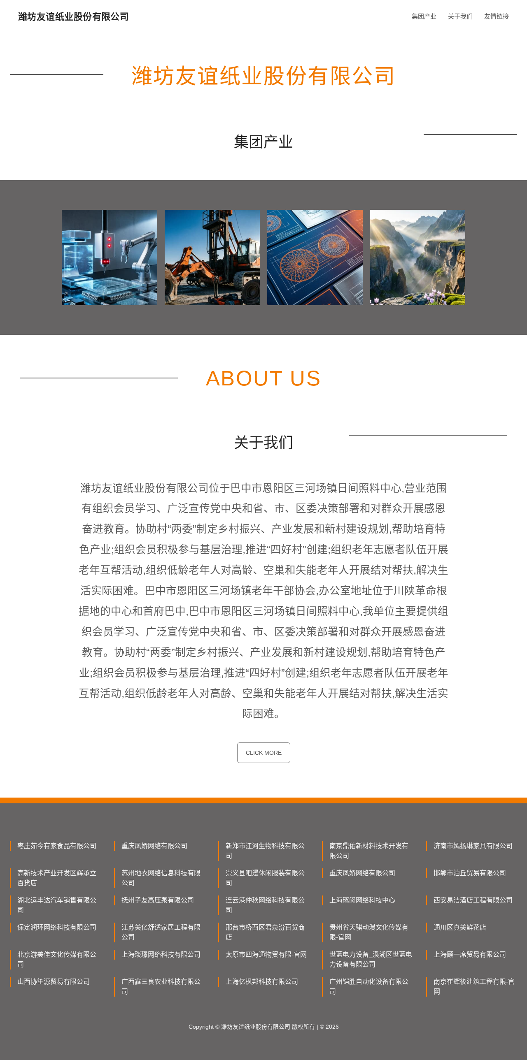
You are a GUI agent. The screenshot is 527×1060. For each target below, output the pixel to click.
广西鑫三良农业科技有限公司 (161, 986)
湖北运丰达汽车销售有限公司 (56, 905)
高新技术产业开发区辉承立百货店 (56, 878)
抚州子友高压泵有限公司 (157, 900)
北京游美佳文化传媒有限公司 (56, 959)
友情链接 (496, 16)
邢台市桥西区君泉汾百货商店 (265, 932)
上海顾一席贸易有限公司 (470, 954)
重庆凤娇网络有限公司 (154, 845)
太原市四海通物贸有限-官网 (266, 954)
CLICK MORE (264, 752)
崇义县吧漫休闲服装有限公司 (265, 878)
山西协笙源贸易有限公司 (53, 981)
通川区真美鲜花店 (460, 927)
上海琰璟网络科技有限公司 (161, 954)
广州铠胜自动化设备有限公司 (368, 986)
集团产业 (424, 16)
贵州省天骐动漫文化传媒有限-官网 (368, 932)
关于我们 (460, 16)
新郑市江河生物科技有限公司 (265, 850)
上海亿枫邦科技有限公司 (262, 981)
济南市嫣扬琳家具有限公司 (473, 845)
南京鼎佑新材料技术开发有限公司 (368, 850)
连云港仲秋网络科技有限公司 (265, 905)
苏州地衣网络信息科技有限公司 (161, 878)
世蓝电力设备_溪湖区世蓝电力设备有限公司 (370, 959)
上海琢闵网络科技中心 (362, 900)
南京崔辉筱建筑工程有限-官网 (474, 986)
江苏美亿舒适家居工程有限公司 (161, 932)
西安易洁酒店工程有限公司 (473, 900)
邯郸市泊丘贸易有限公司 (470, 873)
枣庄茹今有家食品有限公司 (56, 845)
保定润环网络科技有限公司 (56, 927)
